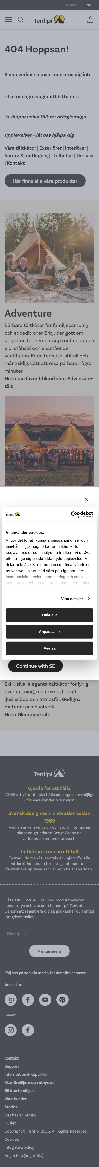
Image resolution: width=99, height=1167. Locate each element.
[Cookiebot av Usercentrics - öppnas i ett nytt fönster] (71, 514)
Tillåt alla (49, 615)
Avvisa (50, 648)
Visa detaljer (72, 599)
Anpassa (47, 631)
